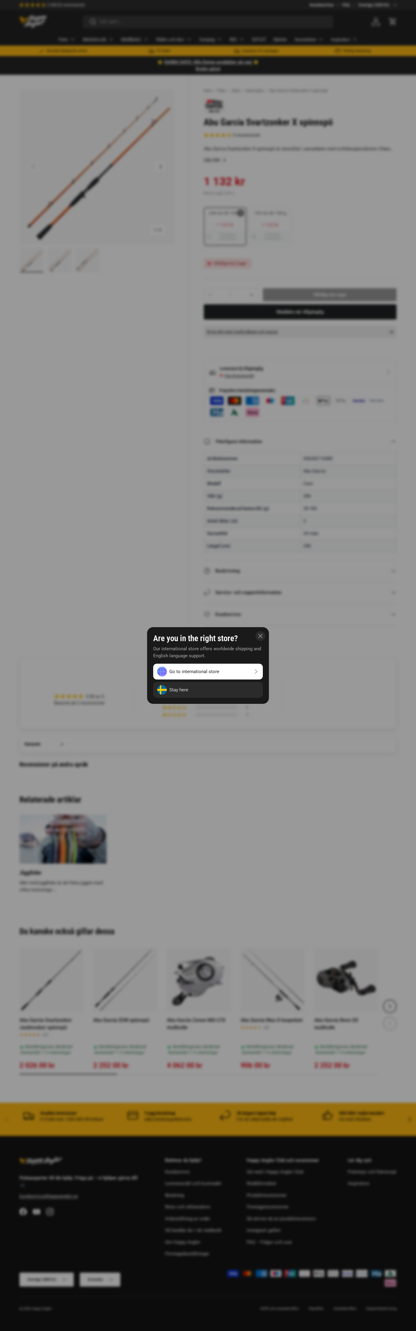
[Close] (260, 636)
